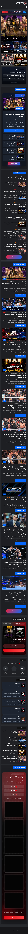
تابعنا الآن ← (14, 917)
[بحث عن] (2, 7)
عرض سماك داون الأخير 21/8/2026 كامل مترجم (21, 52)
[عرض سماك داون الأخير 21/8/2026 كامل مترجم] (20, 47)
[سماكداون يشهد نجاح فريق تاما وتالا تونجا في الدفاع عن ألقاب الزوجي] (7, 60)
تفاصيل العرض (14, 650)
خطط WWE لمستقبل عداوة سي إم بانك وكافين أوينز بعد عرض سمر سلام (14, 469)
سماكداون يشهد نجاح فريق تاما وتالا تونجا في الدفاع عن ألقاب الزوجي (9, 758)
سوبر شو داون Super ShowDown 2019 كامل (15, 39)
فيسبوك (13, 786)
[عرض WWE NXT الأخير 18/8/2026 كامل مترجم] (20, 60)
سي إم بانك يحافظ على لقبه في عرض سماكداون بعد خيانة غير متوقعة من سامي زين (15, 595)
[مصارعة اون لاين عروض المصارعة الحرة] (21, 3)
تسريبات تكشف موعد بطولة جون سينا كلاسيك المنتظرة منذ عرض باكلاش (15, 532)
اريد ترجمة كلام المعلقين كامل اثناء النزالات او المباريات (15, 76)
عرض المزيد (14, 163)
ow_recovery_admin (21, 312)
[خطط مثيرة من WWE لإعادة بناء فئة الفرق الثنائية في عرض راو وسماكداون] (22, 251)
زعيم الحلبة (23, 281)
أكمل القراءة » (14, 130)
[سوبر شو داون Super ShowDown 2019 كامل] (14, 28)
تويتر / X (13, 790)
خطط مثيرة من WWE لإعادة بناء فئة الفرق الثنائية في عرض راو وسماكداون (14, 436)
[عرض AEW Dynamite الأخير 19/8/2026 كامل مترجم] (7, 47)
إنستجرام (14, 794)
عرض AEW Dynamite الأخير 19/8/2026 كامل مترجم (7, 52)
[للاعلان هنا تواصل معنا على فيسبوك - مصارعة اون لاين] (14, 12)
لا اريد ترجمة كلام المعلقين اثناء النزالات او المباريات (15, 79)
